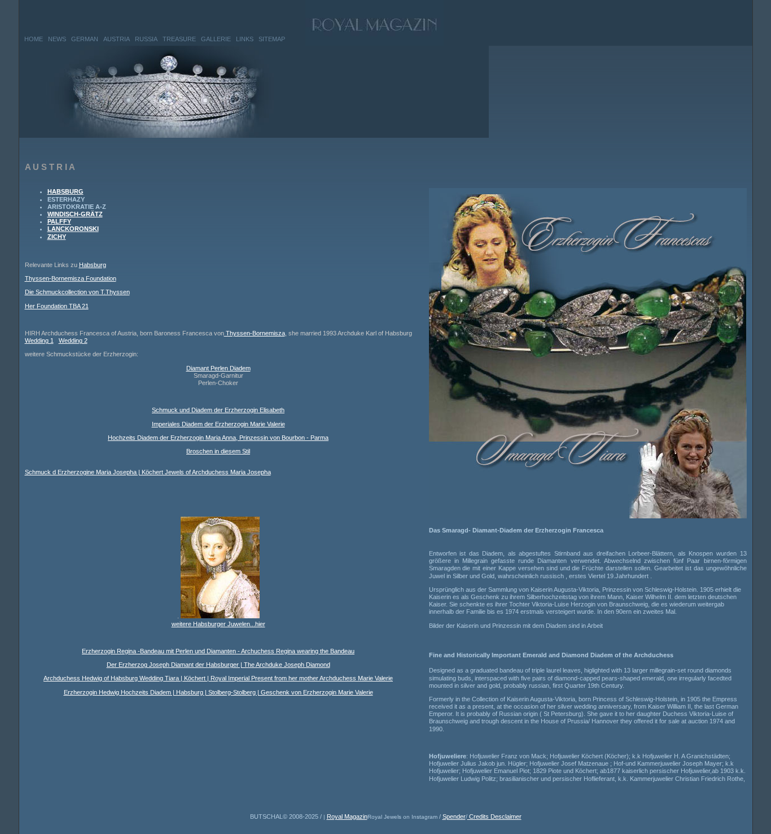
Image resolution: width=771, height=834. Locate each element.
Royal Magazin (347, 816)
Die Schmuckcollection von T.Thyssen (77, 292)
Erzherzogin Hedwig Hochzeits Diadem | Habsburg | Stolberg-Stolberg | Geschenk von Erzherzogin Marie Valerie (218, 692)
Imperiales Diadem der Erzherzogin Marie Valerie (218, 424)
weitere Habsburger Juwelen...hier (218, 624)
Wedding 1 (39, 340)
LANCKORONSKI (73, 228)
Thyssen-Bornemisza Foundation (70, 278)
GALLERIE (216, 39)
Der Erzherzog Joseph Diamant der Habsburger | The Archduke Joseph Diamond (218, 664)
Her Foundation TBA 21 (57, 306)
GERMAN (84, 39)
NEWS (57, 39)
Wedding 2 (73, 340)
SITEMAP (272, 39)
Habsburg (92, 264)
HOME (33, 39)
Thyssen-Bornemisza (254, 333)
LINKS (244, 39)
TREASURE (179, 39)
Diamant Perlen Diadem (218, 368)
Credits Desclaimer (494, 816)
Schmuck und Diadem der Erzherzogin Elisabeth (218, 410)
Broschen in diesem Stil (218, 451)
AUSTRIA (116, 39)
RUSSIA (146, 39)
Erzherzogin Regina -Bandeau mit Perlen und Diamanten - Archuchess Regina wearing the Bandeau (218, 651)
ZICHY (56, 236)
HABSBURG (65, 191)
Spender (454, 816)
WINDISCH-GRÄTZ (75, 214)
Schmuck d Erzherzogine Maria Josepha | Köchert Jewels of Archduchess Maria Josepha (148, 472)
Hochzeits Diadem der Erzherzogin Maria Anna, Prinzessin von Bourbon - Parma (218, 437)
